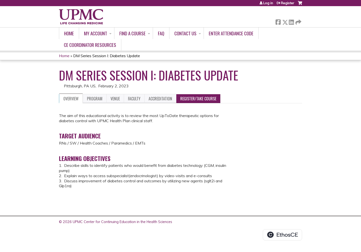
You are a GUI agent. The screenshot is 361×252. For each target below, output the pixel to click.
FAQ (161, 33)
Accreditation (160, 99)
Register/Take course (198, 99)
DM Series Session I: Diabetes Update (106, 55)
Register (287, 3)
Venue (115, 99)
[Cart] (300, 4)
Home (69, 33)
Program (94, 99)
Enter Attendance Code (231, 33)
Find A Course (132, 33)
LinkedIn (291, 21)
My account (95, 33)
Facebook (278, 21)
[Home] (81, 16)
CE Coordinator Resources (90, 44)
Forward (297, 21)
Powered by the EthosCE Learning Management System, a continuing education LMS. (282, 234)
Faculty (134, 99)
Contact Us (185, 33)
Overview (71, 99)
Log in (268, 3)
